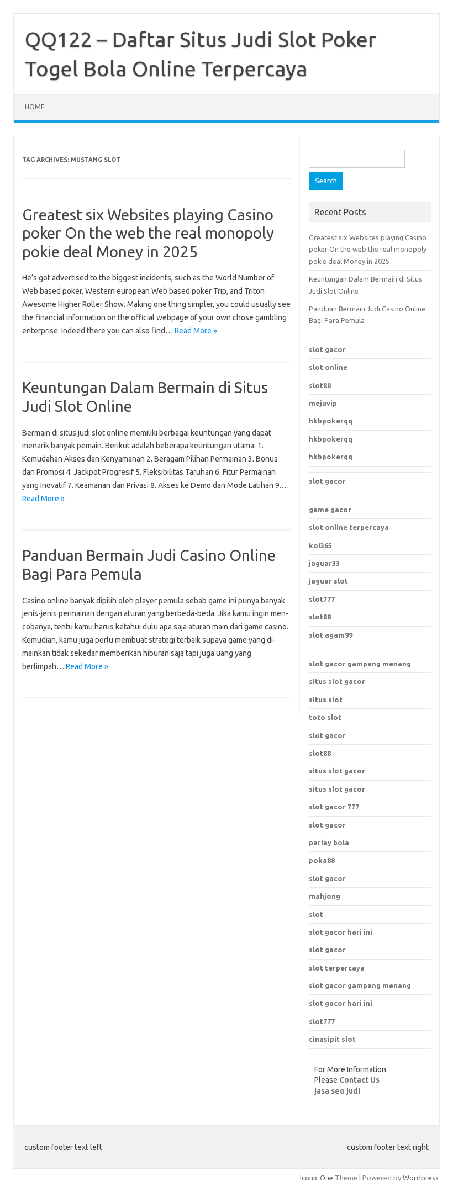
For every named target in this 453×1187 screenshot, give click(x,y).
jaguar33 (324, 563)
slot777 (322, 599)
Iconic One (316, 1177)
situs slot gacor (337, 681)
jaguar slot (328, 581)
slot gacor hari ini (340, 932)
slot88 (320, 385)
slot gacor (327, 349)
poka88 (322, 860)
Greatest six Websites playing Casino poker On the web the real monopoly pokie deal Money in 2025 (148, 233)
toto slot (325, 717)
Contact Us (359, 1079)
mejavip (323, 403)
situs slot (326, 699)
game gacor (330, 509)
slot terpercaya (337, 968)
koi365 (320, 545)
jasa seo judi (337, 1091)
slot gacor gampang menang (360, 663)
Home (35, 106)
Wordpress (421, 1177)
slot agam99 (330, 635)
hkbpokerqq (330, 421)
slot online (328, 367)
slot (316, 914)
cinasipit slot (332, 1039)
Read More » (196, 330)
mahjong (324, 896)
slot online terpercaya (349, 527)
